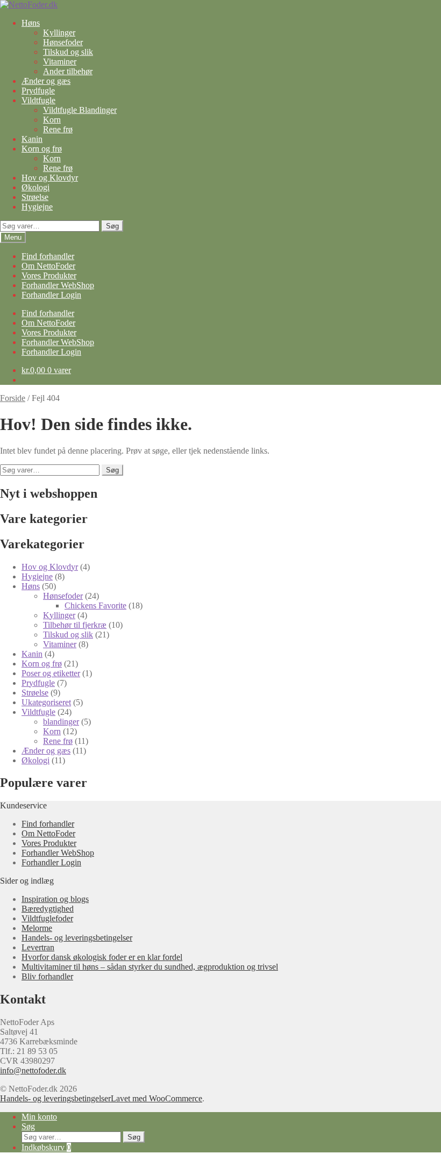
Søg (112, 226)
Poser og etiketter (51, 673)
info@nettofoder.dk (33, 1070)
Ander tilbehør (68, 71)
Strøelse (35, 197)
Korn (52, 119)
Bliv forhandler (47, 976)
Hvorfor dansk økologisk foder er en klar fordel (102, 957)
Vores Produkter (49, 275)
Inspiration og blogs (55, 899)
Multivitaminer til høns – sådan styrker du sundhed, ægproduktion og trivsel (150, 966)
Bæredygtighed (48, 908)
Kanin (32, 139)
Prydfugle (38, 90)
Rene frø (58, 129)
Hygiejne (37, 206)
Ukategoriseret (46, 702)
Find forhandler (48, 256)
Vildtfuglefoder (47, 918)
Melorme (37, 928)
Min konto (39, 1116)
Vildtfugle (38, 100)
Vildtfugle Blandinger (80, 109)
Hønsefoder (63, 42)
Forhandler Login (51, 294)
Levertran (38, 947)
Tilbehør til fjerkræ (74, 624)
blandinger (61, 721)
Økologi (35, 187)
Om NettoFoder (48, 265)
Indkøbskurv (46, 1147)
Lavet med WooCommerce (156, 1098)
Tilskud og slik (68, 51)
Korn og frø (42, 148)
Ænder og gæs (46, 80)
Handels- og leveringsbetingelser (77, 937)
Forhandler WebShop (58, 285)
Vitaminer (59, 61)
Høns (31, 22)
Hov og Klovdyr (50, 177)
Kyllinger (59, 32)
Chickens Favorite (95, 605)
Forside (12, 398)
